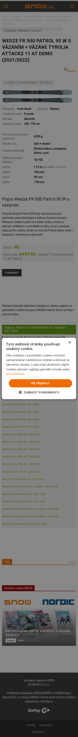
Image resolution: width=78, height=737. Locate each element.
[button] (39, 392)
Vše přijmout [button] (40, 383)
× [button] (69, 342)
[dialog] (39, 368)
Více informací (15, 374)
